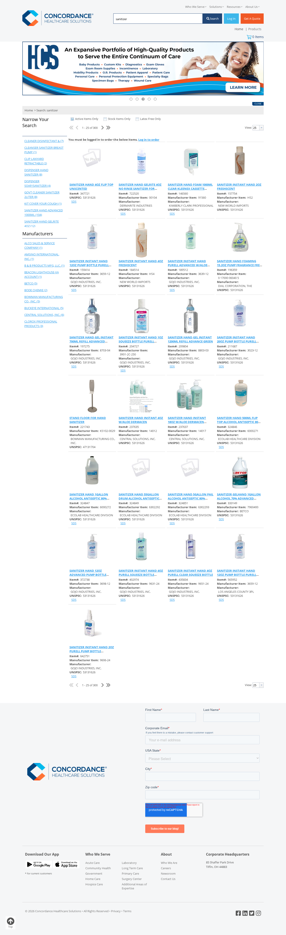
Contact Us (168, 879)
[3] (143, 99)
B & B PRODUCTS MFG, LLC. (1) (44, 266)
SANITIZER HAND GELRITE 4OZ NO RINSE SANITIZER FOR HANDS (140, 189)
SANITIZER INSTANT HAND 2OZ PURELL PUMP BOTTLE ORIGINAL (91, 651)
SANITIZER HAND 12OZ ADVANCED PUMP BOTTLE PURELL (87, 575)
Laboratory (129, 863)
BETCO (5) (30, 283)
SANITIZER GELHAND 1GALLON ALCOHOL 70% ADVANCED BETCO (239, 498)
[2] (137, 99)
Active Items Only (86, 119)
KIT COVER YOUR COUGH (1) (43, 204)
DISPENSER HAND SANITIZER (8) (36, 172)
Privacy (116, 911)
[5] (155, 99)
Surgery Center (132, 879)
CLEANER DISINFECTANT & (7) (44, 141)
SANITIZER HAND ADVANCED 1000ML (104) (43, 212)
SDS (73, 202)
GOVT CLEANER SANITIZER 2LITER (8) (41, 194)
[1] (131, 99)
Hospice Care (94, 884)
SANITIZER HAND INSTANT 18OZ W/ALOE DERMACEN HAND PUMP (187, 422)
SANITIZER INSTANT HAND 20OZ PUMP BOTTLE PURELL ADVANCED (236, 341)
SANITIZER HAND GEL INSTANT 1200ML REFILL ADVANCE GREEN (190, 339)
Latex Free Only (150, 119)
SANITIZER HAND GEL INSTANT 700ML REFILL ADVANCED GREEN (91, 341)
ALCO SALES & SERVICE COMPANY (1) (39, 245)
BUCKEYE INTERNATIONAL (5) (43, 308)
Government (93, 873)
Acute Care (92, 863)
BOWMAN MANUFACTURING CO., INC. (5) (43, 299)
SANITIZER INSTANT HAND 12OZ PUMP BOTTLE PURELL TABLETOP (89, 265)
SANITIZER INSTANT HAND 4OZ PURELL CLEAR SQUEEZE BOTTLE (190, 573)
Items (258, 36)
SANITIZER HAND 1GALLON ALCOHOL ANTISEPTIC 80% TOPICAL (88, 498)
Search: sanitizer (47, 110)
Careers (166, 868)
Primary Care (130, 873)
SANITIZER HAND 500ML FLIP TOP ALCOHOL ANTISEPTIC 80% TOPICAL (239, 422)
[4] (149, 99)
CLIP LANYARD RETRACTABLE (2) (35, 161)
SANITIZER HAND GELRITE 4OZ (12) (41, 223)
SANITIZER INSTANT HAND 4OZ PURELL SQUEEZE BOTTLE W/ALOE (141, 575)
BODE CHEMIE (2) (35, 290)
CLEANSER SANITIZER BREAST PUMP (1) (43, 150)
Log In (231, 19)
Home (29, 110)
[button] (43, 125)
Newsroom (168, 873)
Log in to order (148, 140)
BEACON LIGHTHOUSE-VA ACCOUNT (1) (41, 274)
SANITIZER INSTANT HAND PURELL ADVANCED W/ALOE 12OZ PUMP (187, 265)
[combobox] (158, 19)
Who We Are (169, 863)
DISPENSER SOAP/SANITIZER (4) (37, 183)
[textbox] (156, 19)
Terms (127, 911)
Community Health (98, 868)
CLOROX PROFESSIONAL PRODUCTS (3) (40, 323)
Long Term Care (132, 868)
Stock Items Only (119, 119)
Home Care (92, 879)
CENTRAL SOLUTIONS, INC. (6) (44, 315)
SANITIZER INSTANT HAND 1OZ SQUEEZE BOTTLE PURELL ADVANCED (141, 341)
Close (257, 104)
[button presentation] (261, 127)
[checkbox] (72, 119)
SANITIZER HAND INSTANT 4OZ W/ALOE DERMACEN (141, 420)
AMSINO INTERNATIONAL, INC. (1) (41, 256)
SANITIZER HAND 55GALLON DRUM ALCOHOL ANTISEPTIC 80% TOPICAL (139, 498)
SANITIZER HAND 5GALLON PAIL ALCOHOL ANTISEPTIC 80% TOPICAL (190, 498)
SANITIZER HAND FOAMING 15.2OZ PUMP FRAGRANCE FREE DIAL (239, 265)
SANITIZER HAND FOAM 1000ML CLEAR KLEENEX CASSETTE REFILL (190, 189)
